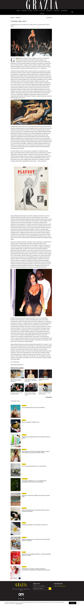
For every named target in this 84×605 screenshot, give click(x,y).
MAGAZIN (24, 10)
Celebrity (49, 10)
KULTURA (42, 10)
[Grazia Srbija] (42, 4)
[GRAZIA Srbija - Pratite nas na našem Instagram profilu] (23, 598)
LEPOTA (35, 10)
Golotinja (17, 58)
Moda (30, 10)
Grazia (12, 17)
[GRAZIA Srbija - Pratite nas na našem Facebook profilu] (18, 598)
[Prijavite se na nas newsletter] (50, 588)
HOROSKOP (64, 10)
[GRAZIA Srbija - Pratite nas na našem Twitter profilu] (21, 598)
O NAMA (42, 13)
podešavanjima (19, 603)
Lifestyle (56, 10)
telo (46, 68)
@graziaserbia (62, 586)
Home (18, 10)
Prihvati (72, 603)
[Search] (72, 12)
